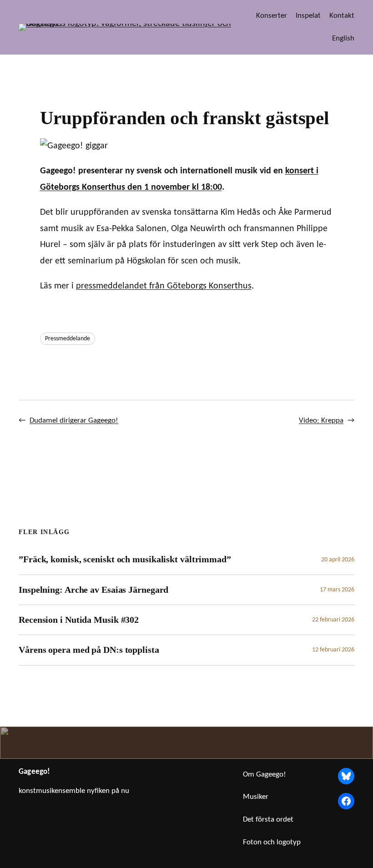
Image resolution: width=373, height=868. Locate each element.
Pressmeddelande (67, 338)
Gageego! (34, 772)
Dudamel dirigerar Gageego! (74, 420)
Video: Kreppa (321, 420)
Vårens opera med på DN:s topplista (89, 650)
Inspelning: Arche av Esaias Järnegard (93, 590)
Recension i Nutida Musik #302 (79, 620)
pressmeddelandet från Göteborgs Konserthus (164, 286)
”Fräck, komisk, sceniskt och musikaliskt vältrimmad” (125, 559)
